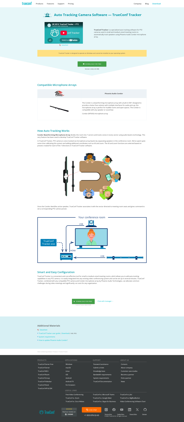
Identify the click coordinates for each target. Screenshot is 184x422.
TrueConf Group (44, 378)
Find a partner (126, 378)
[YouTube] (121, 410)
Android (68, 378)
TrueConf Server (44, 368)
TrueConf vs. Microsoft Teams (103, 395)
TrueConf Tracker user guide (49, 333)
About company (126, 368)
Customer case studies (129, 371)
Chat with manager (105, 301)
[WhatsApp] (106, 410)
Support (97, 360)
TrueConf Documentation (102, 381)
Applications (71, 360)
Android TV (70, 381)
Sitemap (144, 414)
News (123, 381)
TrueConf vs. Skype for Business (104, 401)
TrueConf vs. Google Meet (102, 398)
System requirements (47, 337)
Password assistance (100, 364)
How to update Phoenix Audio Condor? (53, 340)
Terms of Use (108, 414)
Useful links (71, 390)
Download (65, 333)
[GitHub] (145, 410)
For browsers (70, 385)
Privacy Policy (133, 414)
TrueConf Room (43, 375)
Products (41, 360)
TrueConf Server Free (45, 364)
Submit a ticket (98, 368)
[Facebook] (113, 410)
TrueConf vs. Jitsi (126, 395)
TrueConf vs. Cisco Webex (75, 401)
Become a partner (127, 375)
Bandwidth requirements (102, 375)
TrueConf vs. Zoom (72, 398)
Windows (69, 364)
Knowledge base (99, 371)
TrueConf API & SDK (45, 388)
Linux (67, 371)
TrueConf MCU (43, 371)
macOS (68, 368)
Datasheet (64, 45)
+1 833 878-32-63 (91, 415)
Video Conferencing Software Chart (133, 401)
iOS (67, 375)
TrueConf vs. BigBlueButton (130, 398)
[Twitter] (137, 410)
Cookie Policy (120, 414)
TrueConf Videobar (45, 381)
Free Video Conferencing (74, 395)
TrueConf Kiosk (43, 385)
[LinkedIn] (129, 410)
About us (124, 360)
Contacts (124, 364)
